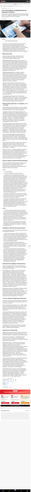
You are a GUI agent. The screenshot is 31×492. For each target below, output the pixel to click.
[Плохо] (15, 380)
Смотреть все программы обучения (15, 405)
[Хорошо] (11, 380)
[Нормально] (13, 380)
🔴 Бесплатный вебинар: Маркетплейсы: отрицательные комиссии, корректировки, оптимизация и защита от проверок (15, 4)
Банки (8, 8)
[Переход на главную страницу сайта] (3, 1)
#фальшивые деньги (10, 381)
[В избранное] (4, 19)
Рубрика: (4, 384)
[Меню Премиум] (6, 1)
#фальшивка (5, 381)
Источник (4, 382)
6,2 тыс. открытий (5, 385)
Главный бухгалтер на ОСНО (14, 397)
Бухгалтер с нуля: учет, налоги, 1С (4, 397)
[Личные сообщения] (27, 1)
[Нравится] (3, 19)
